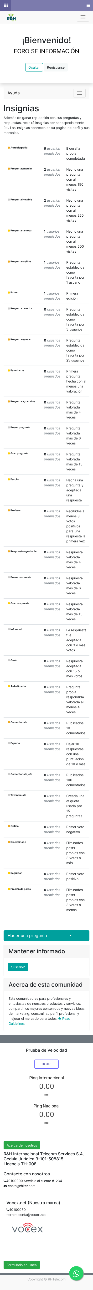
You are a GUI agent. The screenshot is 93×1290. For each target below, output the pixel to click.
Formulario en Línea (22, 1265)
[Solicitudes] (5, 5)
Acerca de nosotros (22, 1145)
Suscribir (18, 967)
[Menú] (88, 5)
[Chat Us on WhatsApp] (76, 1273)
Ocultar (34, 67)
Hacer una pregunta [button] (27, 935)
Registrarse (56, 67)
